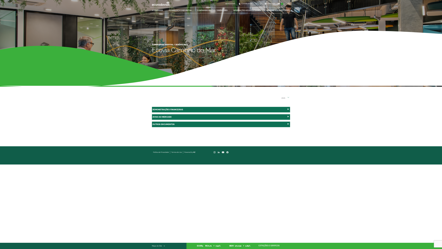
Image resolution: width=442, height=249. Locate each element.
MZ (194, 152)
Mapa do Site (157, 246)
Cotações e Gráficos (269, 246)
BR (279, 4)
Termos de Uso (176, 152)
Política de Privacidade (161, 152)
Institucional (230, 4)
